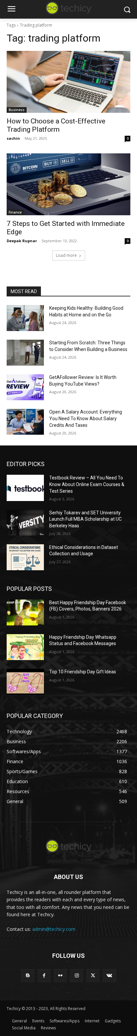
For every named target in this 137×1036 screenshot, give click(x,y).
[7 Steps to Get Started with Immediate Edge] (68, 184)
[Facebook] (44, 975)
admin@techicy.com (53, 929)
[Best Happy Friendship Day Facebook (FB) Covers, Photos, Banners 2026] (25, 612)
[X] (92, 975)
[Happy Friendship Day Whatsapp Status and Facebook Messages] (25, 647)
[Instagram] (76, 975)
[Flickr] (60, 975)
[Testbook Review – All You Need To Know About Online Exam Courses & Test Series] (25, 488)
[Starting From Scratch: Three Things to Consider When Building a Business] (25, 353)
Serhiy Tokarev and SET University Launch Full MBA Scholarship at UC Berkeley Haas (85, 519)
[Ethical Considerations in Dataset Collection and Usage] (25, 557)
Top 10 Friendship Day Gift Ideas (82, 671)
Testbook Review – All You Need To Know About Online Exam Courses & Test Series (86, 484)
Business (17, 109)
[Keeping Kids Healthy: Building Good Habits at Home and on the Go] (25, 318)
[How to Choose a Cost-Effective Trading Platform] (68, 82)
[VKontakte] (109, 975)
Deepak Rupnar (22, 240)
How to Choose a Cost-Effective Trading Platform (56, 125)
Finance (15, 212)
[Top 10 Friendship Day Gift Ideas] (25, 682)
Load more (66, 255)
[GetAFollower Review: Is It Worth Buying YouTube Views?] (25, 387)
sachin (13, 138)
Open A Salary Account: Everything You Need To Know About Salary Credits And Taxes (85, 418)
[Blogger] (27, 975)
